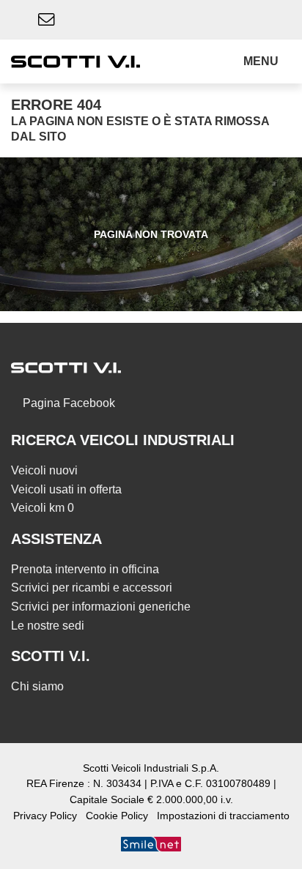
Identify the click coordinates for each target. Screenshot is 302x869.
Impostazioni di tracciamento (223, 815)
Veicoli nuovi (44, 470)
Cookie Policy (117, 815)
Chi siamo (37, 686)
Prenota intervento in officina (85, 569)
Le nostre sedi (47, 625)
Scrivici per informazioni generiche (101, 606)
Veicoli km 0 (42, 507)
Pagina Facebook (67, 403)
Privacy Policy (45, 815)
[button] (264, 61)
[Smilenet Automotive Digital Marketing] (151, 843)
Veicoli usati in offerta (66, 489)
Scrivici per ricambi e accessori (91, 587)
